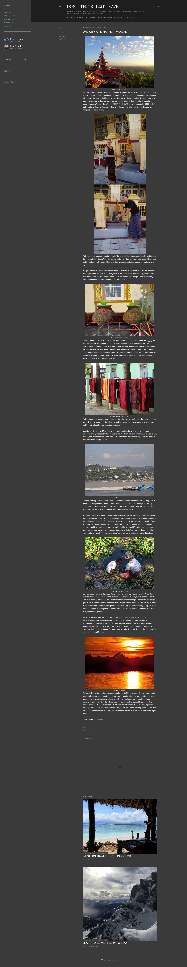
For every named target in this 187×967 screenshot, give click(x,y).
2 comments (91, 860)
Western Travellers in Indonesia (107, 856)
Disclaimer (130, 18)
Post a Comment (93, 946)
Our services (94, 18)
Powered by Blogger (110, 960)
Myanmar (62, 39)
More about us (80, 18)
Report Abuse (10, 82)
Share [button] (61, 28)
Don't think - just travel (93, 6)
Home (69, 18)
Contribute (106, 18)
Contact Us (118, 18)
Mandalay (62, 36)
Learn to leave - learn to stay (105, 942)
